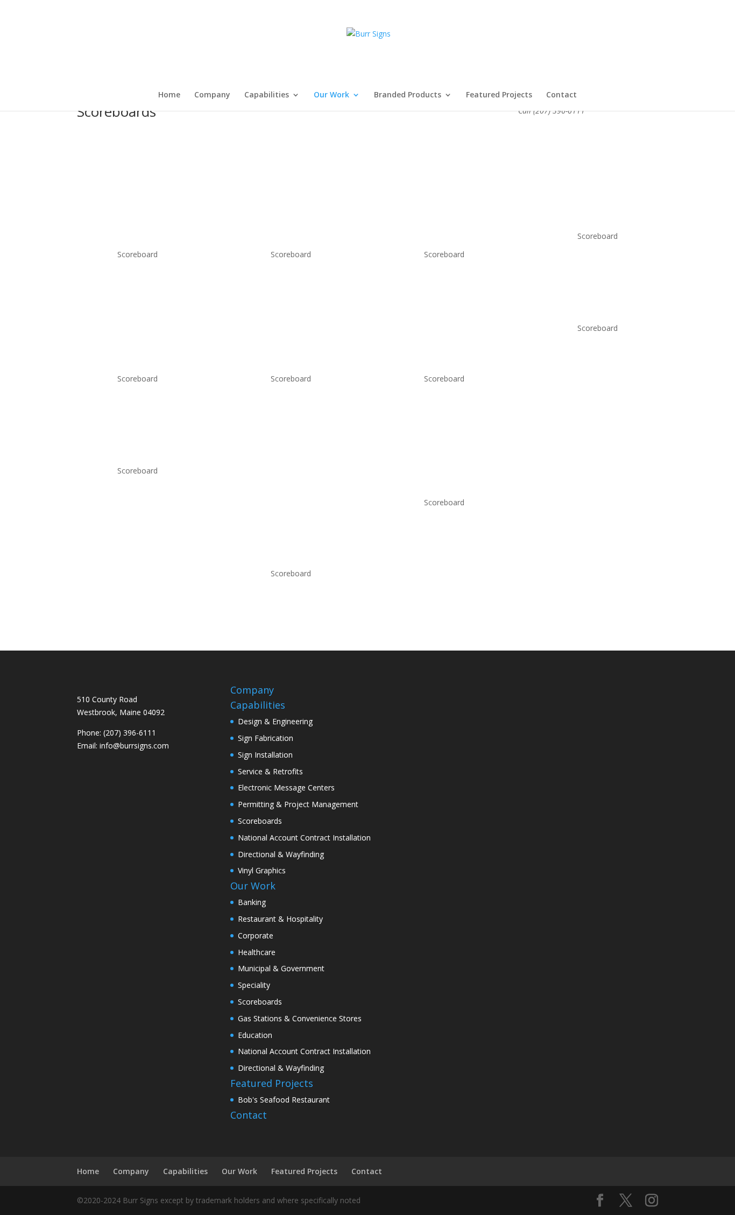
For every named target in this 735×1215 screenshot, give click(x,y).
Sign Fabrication (265, 738)
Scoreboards (260, 821)
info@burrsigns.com (134, 745)
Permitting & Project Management (298, 804)
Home (169, 95)
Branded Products (407, 95)
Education (255, 1035)
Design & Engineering (275, 721)
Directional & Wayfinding (281, 854)
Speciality (254, 985)
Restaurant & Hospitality (280, 919)
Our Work (331, 95)
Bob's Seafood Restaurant (284, 1099)
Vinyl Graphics (262, 870)
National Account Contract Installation (304, 837)
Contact (561, 95)
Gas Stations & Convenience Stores (300, 1018)
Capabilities (266, 95)
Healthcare (256, 952)
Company (212, 95)
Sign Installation (265, 755)
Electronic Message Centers (286, 787)
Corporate (255, 935)
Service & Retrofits (270, 771)
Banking (252, 902)
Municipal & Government (281, 968)
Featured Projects (499, 95)
